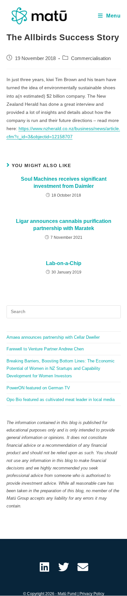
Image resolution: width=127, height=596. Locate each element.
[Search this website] (64, 311)
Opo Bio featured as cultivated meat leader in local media (61, 399)
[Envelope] (83, 567)
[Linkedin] (44, 567)
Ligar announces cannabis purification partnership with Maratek (63, 224)
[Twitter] (63, 567)
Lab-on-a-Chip (63, 263)
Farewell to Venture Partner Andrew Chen (45, 349)
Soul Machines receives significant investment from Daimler (63, 182)
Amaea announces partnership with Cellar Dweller (53, 337)
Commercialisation (91, 58)
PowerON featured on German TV (38, 387)
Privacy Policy (91, 593)
